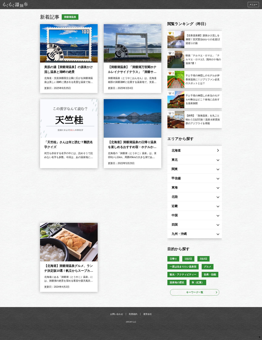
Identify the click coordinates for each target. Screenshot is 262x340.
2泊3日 (203, 258)
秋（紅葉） (198, 282)
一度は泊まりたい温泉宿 (183, 266)
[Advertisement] (100, 195)
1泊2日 (188, 258)
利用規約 (133, 314)
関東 (175, 169)
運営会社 (147, 314)
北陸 (175, 196)
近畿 (175, 206)
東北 (175, 159)
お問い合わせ (116, 314)
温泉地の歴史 (177, 282)
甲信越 (176, 178)
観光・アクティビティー (183, 274)
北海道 (176, 150)
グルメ (207, 266)
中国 (175, 215)
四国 (175, 224)
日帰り (173, 258)
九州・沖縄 (179, 233)
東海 (175, 187)
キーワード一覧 (194, 292)
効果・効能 (210, 274)
